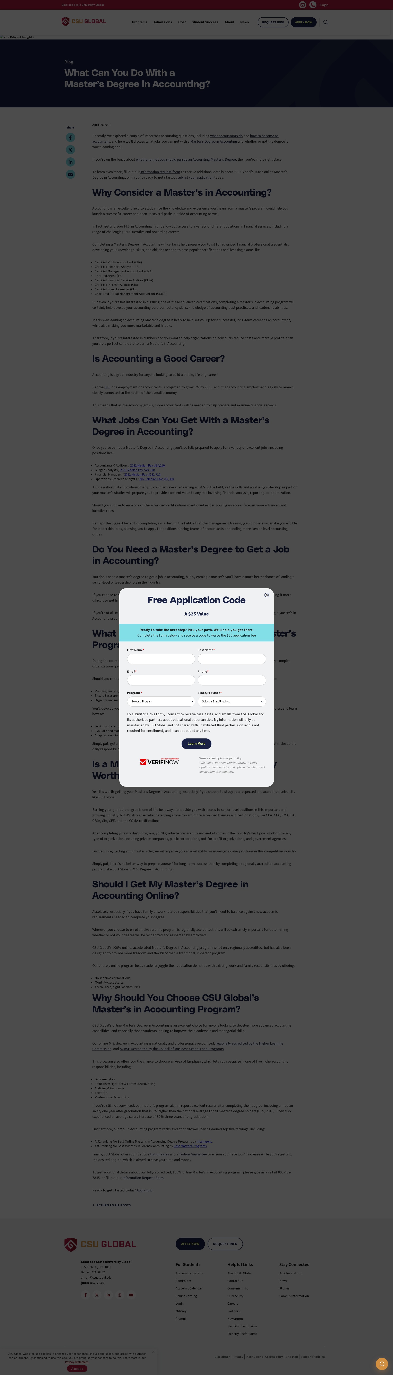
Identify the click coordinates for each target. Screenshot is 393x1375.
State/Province (210, 693)
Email (132, 671)
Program (134, 693)
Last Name (206, 650)
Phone (203, 671)
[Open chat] (382, 1364)
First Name (135, 650)
